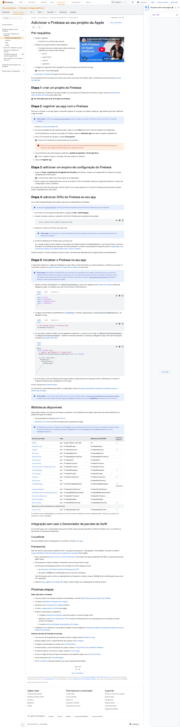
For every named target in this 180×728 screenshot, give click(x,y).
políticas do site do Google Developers (85, 679)
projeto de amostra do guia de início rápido (63, 267)
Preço (52, 2)
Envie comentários (116, 23)
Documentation (9, 8)
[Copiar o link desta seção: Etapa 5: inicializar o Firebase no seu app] (88, 260)
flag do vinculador (51, 582)
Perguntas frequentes (111, 709)
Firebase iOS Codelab (54, 605)
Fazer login (174, 2)
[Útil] (120, 17)
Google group (109, 700)
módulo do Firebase (105, 285)
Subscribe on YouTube (72, 703)
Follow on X (69, 700)
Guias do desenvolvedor (34, 694)
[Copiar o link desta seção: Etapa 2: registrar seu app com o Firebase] (90, 106)
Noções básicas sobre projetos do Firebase (95, 598)
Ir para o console (162, 2)
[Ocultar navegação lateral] (22, 725)
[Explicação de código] (116, 220)
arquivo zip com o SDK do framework (62, 557)
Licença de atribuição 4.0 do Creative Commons (96, 677)
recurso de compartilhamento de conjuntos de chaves (103, 396)
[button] (11, 30)
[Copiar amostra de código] (122, 220)
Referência (63, 12)
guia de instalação (50, 207)
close (178, 7)
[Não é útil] (122, 17)
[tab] (39, 292)
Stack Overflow (109, 697)
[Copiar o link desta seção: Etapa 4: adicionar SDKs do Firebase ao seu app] (98, 197)
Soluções (44, 2)
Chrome (59, 716)
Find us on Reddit (71, 697)
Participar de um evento (73, 706)
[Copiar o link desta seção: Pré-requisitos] (52, 33)
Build (20, 2)
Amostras (30, 700)
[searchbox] (12, 18)
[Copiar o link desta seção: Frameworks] (47, 547)
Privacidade (43, 724)
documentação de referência (98, 277)
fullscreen (175, 7)
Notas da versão (110, 703)
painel (55, 619)
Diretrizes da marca (111, 706)
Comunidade (76, 2)
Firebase (33, 17)
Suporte (88, 2)
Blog (152, 2)
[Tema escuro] (119, 220)
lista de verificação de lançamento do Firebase (62, 624)
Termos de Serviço (32, 724)
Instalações (38, 489)
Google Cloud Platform (81, 716)
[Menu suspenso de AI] (34, 12)
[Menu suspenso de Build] (24, 2)
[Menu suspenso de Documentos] (67, 2)
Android (51, 716)
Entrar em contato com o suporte (115, 694)
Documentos (61, 2)
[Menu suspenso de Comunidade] (82, 2)
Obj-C (62, 418)
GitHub (29, 706)
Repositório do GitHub (42, 422)
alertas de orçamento (55, 615)
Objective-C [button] (55, 292)
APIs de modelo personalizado (44, 492)
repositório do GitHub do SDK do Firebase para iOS (58, 569)
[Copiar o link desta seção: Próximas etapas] (55, 590)
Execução (32, 2)
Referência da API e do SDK (35, 697)
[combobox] (120, 2)
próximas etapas (51, 385)
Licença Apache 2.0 (49, 679)
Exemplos (73, 12)
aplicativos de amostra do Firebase (56, 602)
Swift (57, 418)
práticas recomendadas (61, 119)
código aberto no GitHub (50, 608)
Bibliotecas (30, 703)
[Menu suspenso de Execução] (37, 2)
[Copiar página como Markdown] (39, 27)
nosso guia (79, 541)
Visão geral (5, 12)
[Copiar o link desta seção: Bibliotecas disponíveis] (64, 407)
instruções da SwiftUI (50, 338)
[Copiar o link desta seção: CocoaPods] (46, 537)
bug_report (172, 7)
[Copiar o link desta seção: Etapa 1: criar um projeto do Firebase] (83, 88)
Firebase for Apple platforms (31, 8)
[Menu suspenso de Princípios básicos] (26, 12)
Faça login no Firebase (42, 74)
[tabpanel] (79, 302)
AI (31, 12)
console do (49, 127)
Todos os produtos (97, 716)
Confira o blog (70, 694)
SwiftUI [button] (39, 292)
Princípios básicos (18, 12)
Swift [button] (46, 292)
